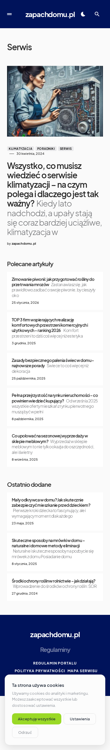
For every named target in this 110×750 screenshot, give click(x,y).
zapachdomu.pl (50, 14)
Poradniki (46, 148)
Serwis (66, 148)
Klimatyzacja (20, 148)
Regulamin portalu (55, 663)
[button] (9, 14)
